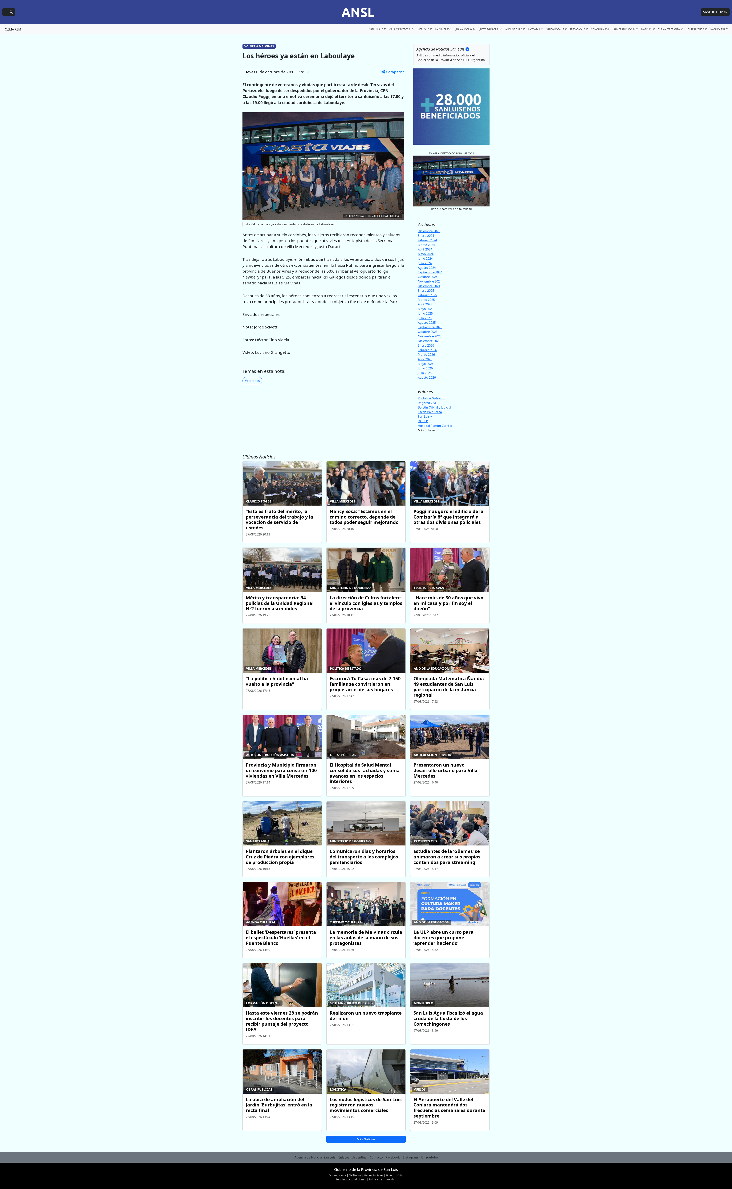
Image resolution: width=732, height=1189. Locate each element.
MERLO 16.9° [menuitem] (424, 29)
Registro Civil (427, 403)
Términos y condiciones (351, 1179)
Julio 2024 (425, 263)
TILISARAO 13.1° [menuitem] (579, 29)
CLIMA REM (13, 29)
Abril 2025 (425, 304)
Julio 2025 (425, 318)
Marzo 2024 (426, 245)
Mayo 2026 (425, 364)
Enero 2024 (426, 236)
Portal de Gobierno (431, 398)
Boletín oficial (394, 1175)
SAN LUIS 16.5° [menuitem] (377, 29)
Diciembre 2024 (429, 286)
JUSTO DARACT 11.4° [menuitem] (490, 29)
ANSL (358, 12)
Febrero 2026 (427, 350)
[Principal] (8, 12)
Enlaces (343, 1157)
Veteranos (252, 381)
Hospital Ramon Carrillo (435, 426)
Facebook (393, 1157)
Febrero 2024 (427, 240)
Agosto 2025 (427, 322)
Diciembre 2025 (429, 341)
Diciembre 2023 (429, 231)
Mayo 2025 (425, 309)
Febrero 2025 (427, 295)
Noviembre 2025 (429, 336)
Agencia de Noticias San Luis (315, 1157)
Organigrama (337, 1175)
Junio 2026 (425, 368)
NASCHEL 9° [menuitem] (648, 29)
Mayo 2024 (425, 254)
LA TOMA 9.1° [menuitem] (535, 29)
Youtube (432, 1157)
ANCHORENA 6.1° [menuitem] (515, 29)
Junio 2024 (425, 258)
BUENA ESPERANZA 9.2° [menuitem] (671, 29)
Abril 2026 (425, 359)
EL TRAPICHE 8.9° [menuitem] (697, 29)
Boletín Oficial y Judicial (434, 407)
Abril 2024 (425, 249)
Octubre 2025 (427, 332)
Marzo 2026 (426, 354)
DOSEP (423, 421)
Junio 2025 (425, 313)
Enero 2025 (426, 290)
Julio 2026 (425, 373)
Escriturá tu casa (430, 412)
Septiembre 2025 (430, 327)
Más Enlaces (427, 430)
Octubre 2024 (427, 277)
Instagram (410, 1157)
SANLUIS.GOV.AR (715, 12)
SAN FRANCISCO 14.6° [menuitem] (625, 29)
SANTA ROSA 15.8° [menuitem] (556, 29)
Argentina (359, 1157)
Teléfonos (355, 1175)
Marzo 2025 (426, 300)
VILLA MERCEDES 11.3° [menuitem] (401, 29)
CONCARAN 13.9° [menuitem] (600, 29)
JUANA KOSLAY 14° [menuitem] (465, 29)
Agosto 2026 (427, 377)
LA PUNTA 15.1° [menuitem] (443, 29)
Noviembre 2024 (429, 281)
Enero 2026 (426, 345)
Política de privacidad (382, 1179)
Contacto (376, 1157)
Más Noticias (366, 1139)
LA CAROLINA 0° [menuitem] (719, 29)
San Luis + (425, 416)
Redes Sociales (373, 1175)
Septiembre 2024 (430, 272)
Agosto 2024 (427, 268)
